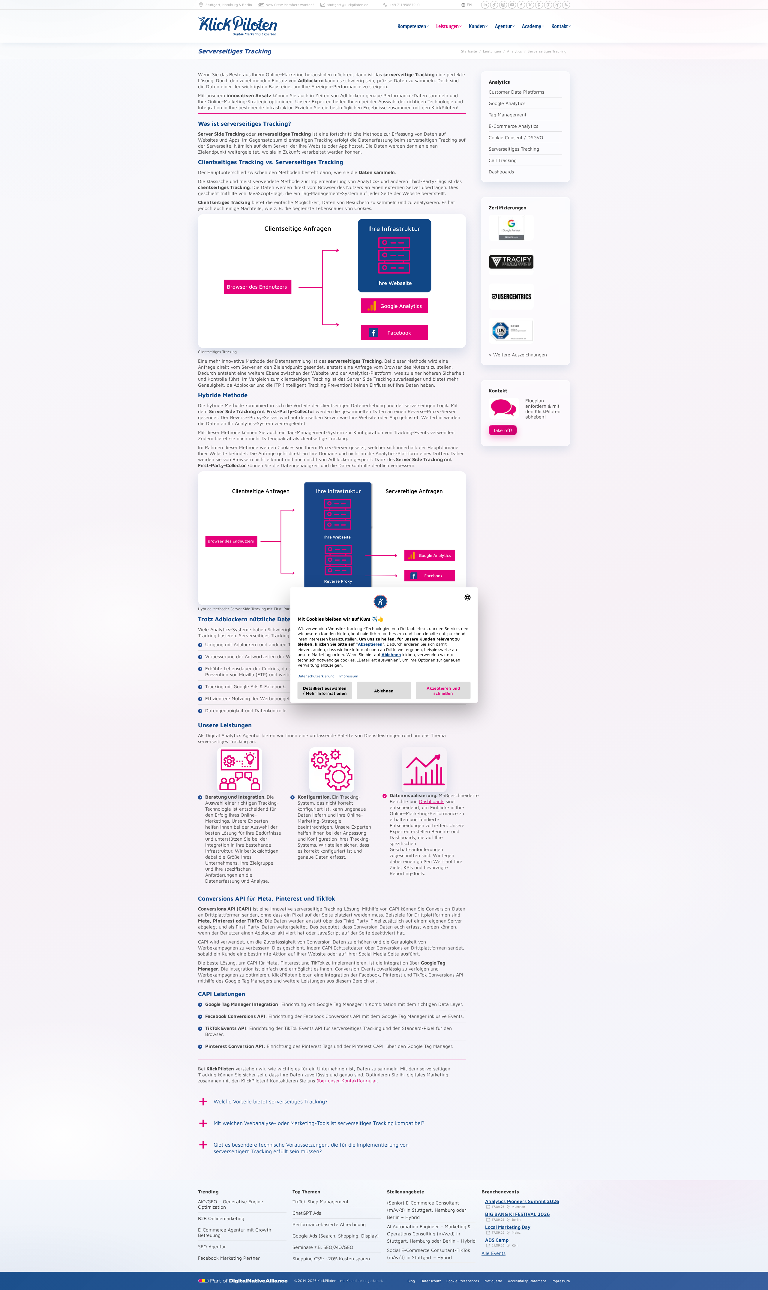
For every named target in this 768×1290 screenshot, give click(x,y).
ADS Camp (496, 1240)
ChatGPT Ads (306, 1213)
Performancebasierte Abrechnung (329, 1224)
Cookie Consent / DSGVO (516, 137)
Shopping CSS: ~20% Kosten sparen (331, 1258)
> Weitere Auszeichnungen (518, 354)
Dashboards (431, 801)
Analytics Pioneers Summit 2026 (522, 1201)
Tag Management (507, 114)
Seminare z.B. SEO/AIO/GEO (322, 1247)
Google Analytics (507, 103)
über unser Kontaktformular (346, 1080)
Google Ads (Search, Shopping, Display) (335, 1235)
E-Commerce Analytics (513, 126)
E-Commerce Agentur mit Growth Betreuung (234, 1232)
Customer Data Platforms (516, 91)
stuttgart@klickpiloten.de (347, 4)
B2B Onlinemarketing (221, 1218)
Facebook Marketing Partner (229, 1258)
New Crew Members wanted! (290, 4)
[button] (332, 1101)
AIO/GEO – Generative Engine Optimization (230, 1204)
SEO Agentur (212, 1246)
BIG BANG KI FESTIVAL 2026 (517, 1214)
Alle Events (494, 1253)
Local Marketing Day (507, 1227)
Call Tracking (503, 160)
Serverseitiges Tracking (514, 149)
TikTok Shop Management (320, 1201)
